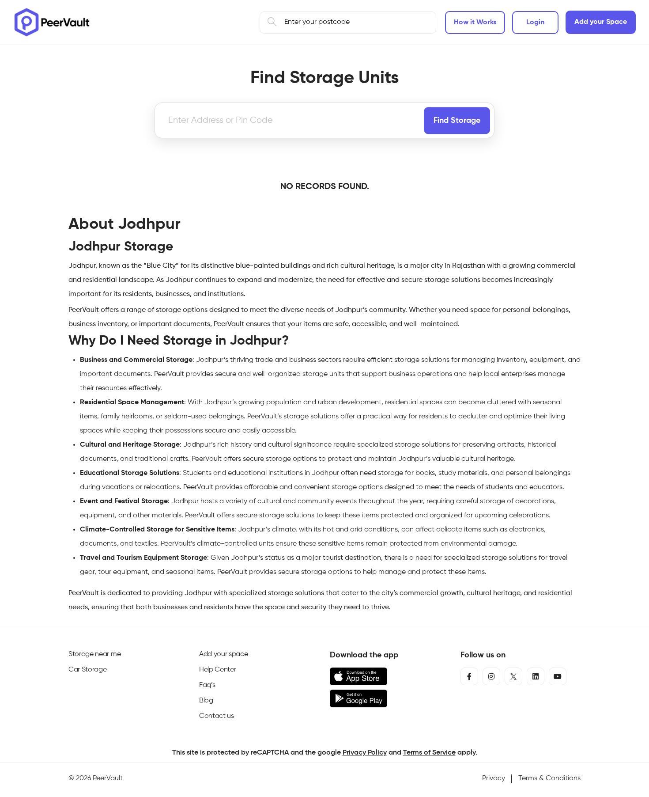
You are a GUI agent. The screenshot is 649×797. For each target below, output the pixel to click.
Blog (206, 700)
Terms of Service (429, 752)
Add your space (223, 654)
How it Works (475, 22)
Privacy (493, 778)
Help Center (217, 669)
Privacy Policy (365, 752)
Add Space (600, 22)
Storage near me (94, 654)
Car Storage (87, 669)
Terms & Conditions (549, 778)
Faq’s (207, 685)
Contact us (216, 716)
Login (535, 22)
